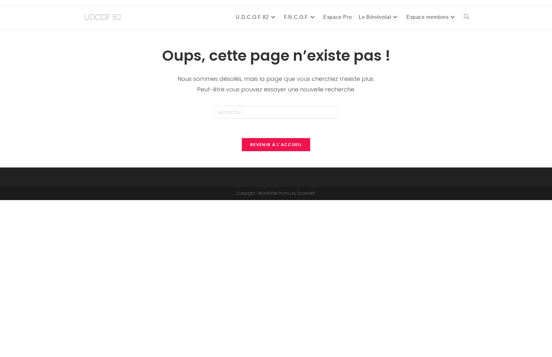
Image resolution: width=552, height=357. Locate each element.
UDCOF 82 (102, 17)
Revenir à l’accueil (276, 145)
